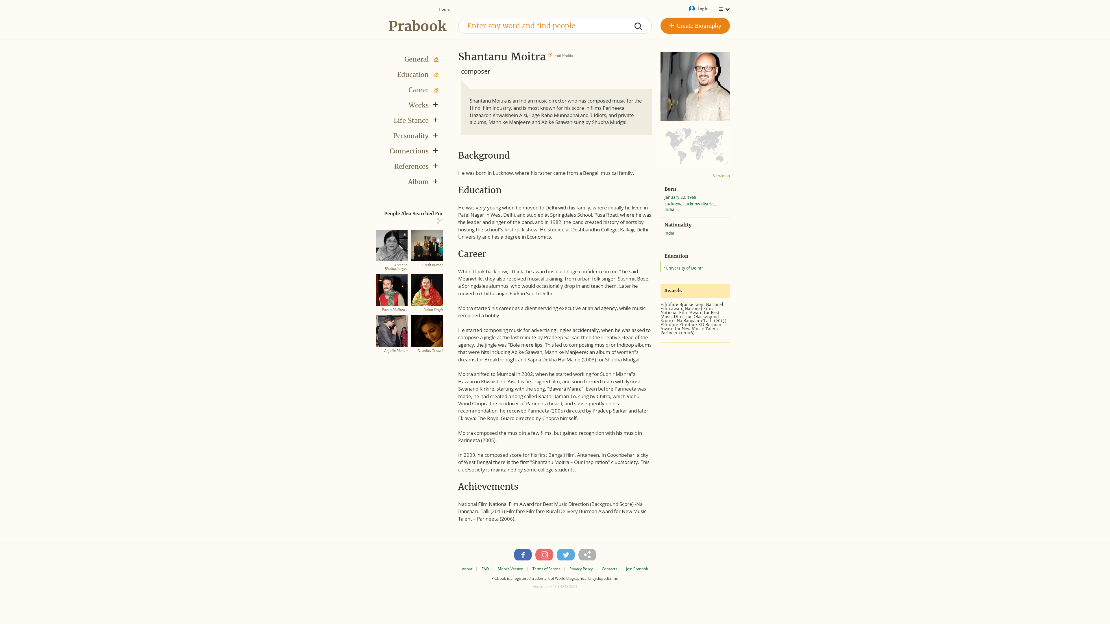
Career (418, 90)
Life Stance (411, 120)
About (467, 569)
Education (413, 74)
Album (418, 182)
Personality (411, 136)
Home (444, 9)
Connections (409, 151)
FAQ (485, 569)
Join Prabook (637, 569)
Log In (703, 8)
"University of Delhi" (683, 268)
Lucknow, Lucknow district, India (690, 206)
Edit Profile (563, 55)
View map (721, 176)
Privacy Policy (581, 569)
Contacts (609, 569)
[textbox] (555, 26)
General (416, 59)
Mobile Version (510, 569)
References (411, 166)
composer (475, 71)
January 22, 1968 (680, 197)
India (669, 233)
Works (419, 105)
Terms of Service (546, 569)
